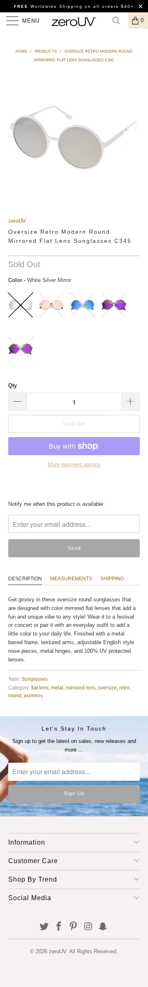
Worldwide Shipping (48, 6)
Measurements (71, 579)
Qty (12, 385)
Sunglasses (34, 679)
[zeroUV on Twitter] (44, 926)
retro (124, 687)
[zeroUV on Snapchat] (103, 926)
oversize (107, 687)
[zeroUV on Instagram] (88, 926)
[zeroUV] (74, 20)
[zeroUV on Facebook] (59, 926)
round (14, 695)
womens (33, 695)
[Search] (119, 20)
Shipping (112, 579)
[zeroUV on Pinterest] (73, 926)
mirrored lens (80, 687)
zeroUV (17, 220)
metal (57, 687)
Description (25, 579)
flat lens (40, 687)
